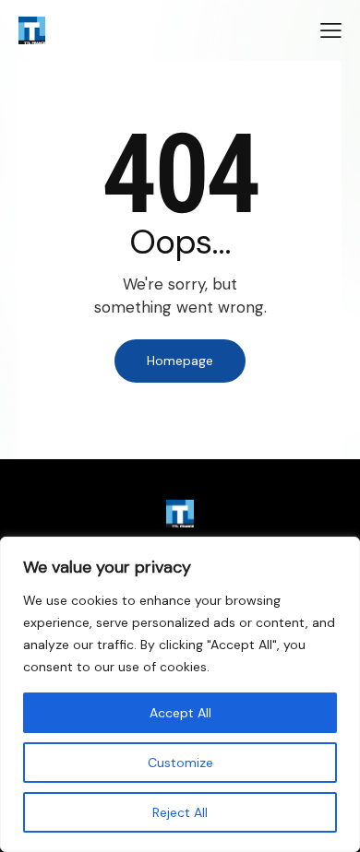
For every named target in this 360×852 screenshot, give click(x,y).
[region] (180, 694)
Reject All (180, 812)
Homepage (180, 360)
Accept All (180, 712)
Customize (180, 762)
